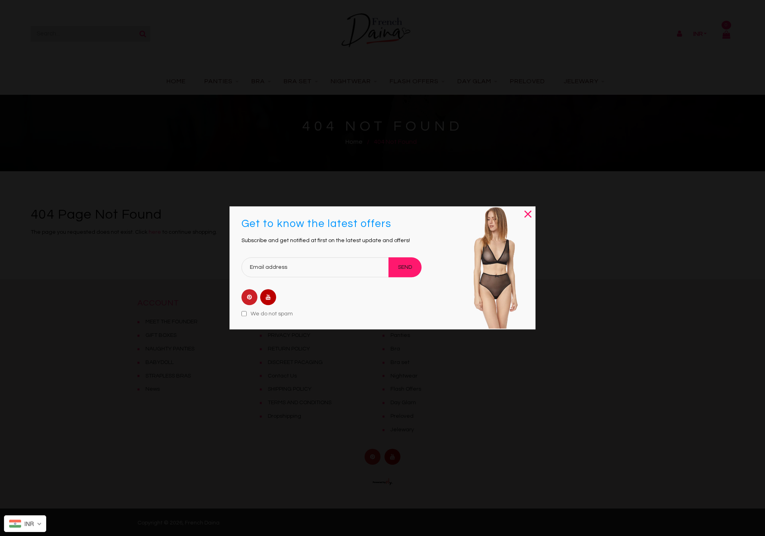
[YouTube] (268, 298)
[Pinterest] (249, 298)
